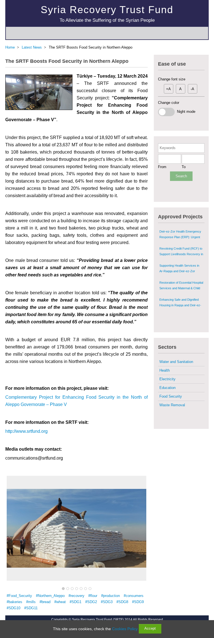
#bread (45, 602)
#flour (92, 596)
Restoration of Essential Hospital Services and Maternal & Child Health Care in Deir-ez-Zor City (181, 288)
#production (110, 596)
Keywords (168, 148)
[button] (63, 589)
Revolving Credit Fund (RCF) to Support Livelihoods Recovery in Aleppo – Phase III (181, 254)
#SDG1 (75, 602)
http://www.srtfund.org (26, 431)
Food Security (170, 396)
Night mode (185, 111)
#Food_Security (19, 596)
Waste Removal (172, 405)
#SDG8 (122, 602)
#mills (31, 602)
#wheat (60, 602)
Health (164, 370)
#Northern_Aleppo (50, 596)
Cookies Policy (125, 629)
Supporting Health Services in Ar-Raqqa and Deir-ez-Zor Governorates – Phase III (179, 271)
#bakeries (14, 602)
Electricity (167, 379)
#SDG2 (91, 602)
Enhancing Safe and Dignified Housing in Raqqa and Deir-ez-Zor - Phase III (180, 305)
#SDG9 (138, 602)
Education (167, 388)
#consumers (134, 596)
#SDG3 (107, 602)
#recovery (76, 596)
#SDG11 (31, 608)
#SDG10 (13, 608)
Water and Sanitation (176, 362)
